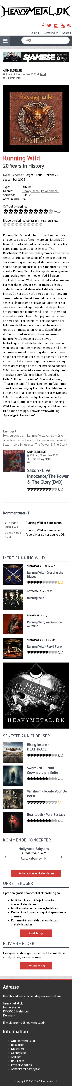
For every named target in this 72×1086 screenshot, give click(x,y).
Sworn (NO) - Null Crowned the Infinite (42, 770)
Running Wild (21, 158)
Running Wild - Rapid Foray (44, 646)
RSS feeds (18, 1061)
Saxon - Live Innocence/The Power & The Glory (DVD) (48, 476)
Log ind (35, 33)
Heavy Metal (31, 191)
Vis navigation (5, 41)
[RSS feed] (69, 26)
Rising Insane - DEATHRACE (38, 746)
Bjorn (35, 455)
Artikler (16, 1057)
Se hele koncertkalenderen (36, 873)
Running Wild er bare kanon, (44, 523)
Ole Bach (11, 522)
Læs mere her (36, 966)
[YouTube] (63, 26)
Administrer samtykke (25, 1069)
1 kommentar (13, 78)
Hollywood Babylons (34, 848)
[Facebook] (43, 26)
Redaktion (17, 1045)
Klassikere (18, 1049)
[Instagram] (56, 26)
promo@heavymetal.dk (29, 1022)
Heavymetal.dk (36, 11)
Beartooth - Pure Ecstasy (46, 814)
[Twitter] (49, 26)
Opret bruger (51, 33)
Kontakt (66, 33)
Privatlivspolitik (21, 1065)
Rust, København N (33, 858)
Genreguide (18, 1053)
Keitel (43, 74)
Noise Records (12, 175)
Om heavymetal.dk (23, 1041)
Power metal (50, 191)
